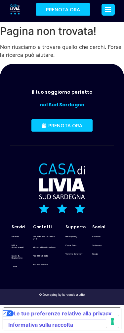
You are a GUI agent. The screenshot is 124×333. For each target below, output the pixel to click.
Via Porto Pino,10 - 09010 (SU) (44, 237)
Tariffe (14, 266)
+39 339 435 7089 (40, 256)
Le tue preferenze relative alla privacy (62, 313)
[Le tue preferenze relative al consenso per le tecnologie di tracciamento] (112, 321)
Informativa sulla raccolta (40, 324)
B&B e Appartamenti (17, 246)
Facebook (96, 236)
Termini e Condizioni (73, 254)
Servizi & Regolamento (17, 257)
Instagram (97, 245)
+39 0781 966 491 (40, 264)
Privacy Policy (71, 236)
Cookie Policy (70, 245)
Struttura (15, 236)
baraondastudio (73, 294)
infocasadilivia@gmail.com (44, 247)
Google (95, 254)
